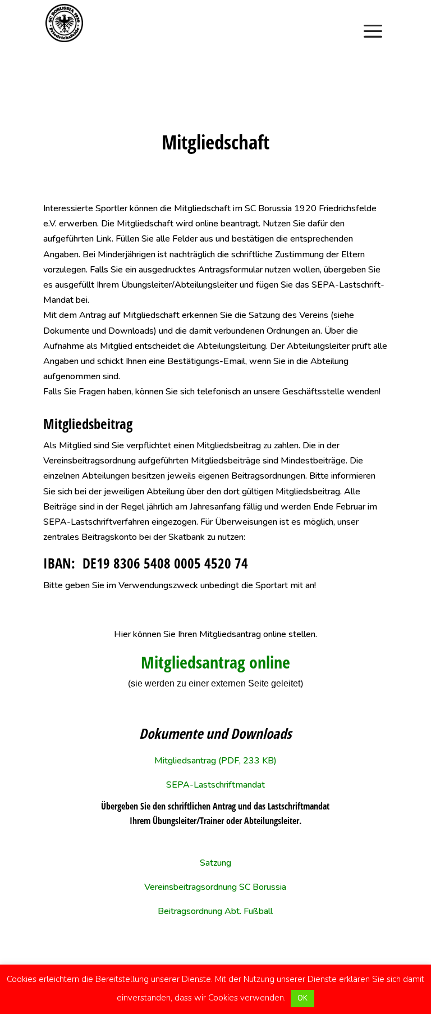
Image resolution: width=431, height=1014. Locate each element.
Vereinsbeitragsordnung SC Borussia (215, 887)
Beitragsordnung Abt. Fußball (215, 911)
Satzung (215, 863)
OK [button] (302, 998)
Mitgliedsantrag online (215, 662)
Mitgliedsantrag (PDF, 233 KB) (215, 760)
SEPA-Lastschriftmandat (215, 785)
